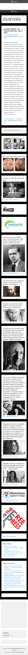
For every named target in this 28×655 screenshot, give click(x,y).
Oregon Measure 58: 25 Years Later (12, 551)
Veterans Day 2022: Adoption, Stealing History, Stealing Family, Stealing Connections (14, 572)
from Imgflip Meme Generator (10, 199)
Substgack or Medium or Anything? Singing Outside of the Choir (14, 587)
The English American (12, 120)
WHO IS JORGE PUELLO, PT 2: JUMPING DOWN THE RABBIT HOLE (13, 567)
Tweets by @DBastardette (9, 536)
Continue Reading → (9, 114)
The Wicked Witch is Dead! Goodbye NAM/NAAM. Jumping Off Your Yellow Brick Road (14, 582)
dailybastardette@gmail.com (11, 36)
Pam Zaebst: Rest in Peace (10, 546)
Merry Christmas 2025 (9, 556)
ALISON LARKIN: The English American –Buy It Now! (13, 31)
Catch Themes (20, 652)
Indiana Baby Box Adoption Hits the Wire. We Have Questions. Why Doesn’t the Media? (14, 577)
